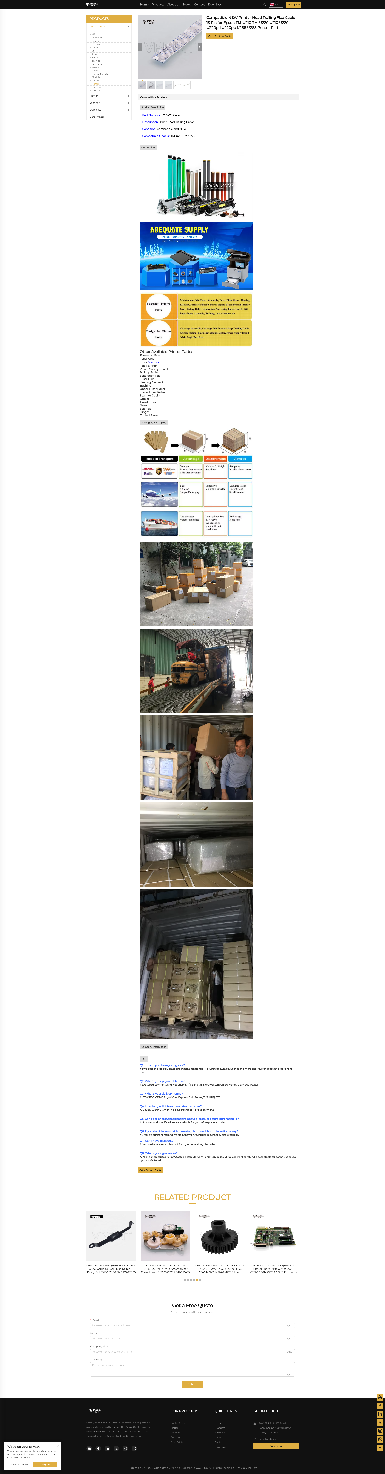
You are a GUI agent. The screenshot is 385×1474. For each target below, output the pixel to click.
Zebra (95, 70)
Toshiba (96, 60)
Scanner (95, 102)
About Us (173, 4)
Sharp (95, 67)
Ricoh (95, 54)
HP (93, 34)
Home (144, 4)
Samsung (97, 37)
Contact (199, 4)
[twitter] (116, 1448)
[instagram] (125, 1448)
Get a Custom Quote (219, 36)
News (187, 4)
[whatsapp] (134, 1448)
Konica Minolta (100, 74)
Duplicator (96, 109)
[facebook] (98, 1448)
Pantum (96, 80)
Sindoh (96, 77)
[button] (185, 1280)
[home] (92, 4)
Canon (95, 47)
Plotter (94, 95)
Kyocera (96, 44)
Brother (96, 40)
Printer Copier (98, 26)
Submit (192, 1384)
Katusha (96, 87)
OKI (94, 50)
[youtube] (89, 1448)
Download (215, 4)
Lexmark (97, 64)
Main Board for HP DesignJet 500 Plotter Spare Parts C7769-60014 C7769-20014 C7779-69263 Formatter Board (219, 1269)
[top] (380, 1448)
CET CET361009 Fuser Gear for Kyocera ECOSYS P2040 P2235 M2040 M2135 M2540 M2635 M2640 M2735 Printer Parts (165, 1269)
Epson (95, 83)
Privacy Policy (247, 1467)
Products (158, 4)
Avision (96, 90)
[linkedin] (107, 1448)
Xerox (95, 57)
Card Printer (97, 116)
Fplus (95, 31)
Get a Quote (293, 4)
